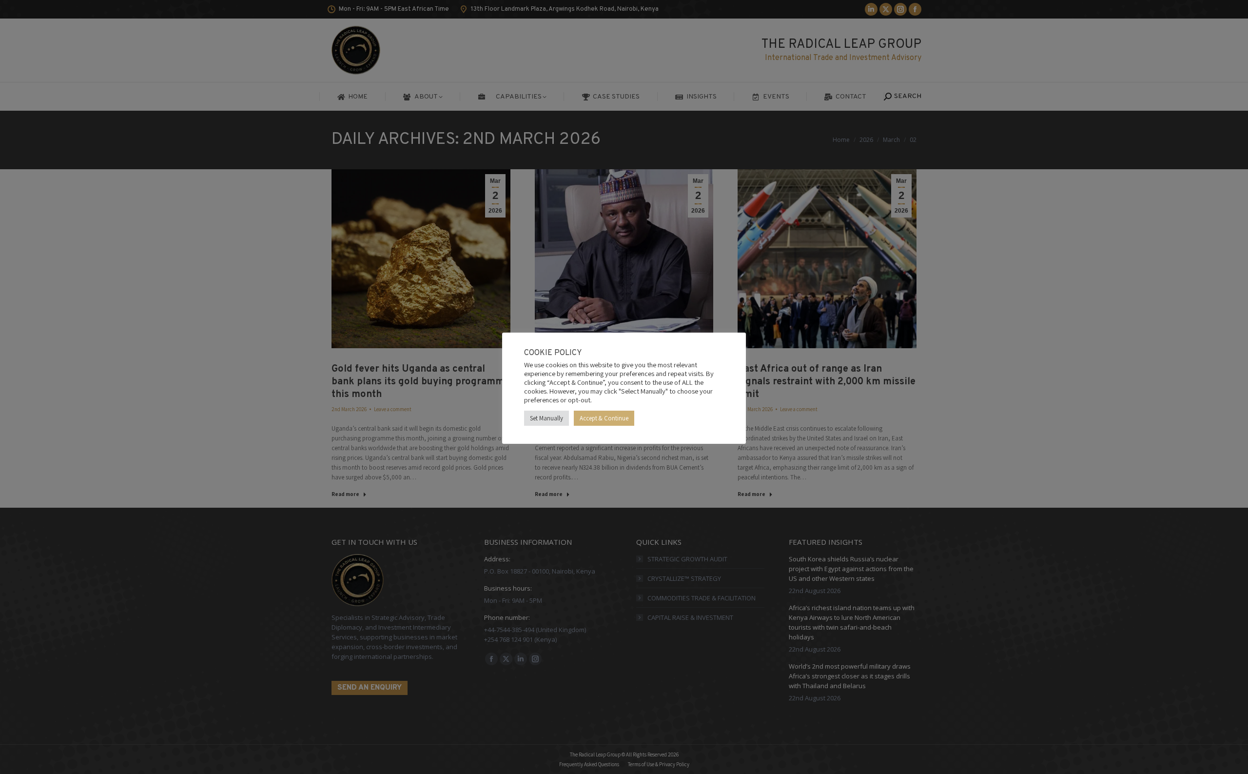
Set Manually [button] (546, 418)
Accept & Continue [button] (604, 418)
